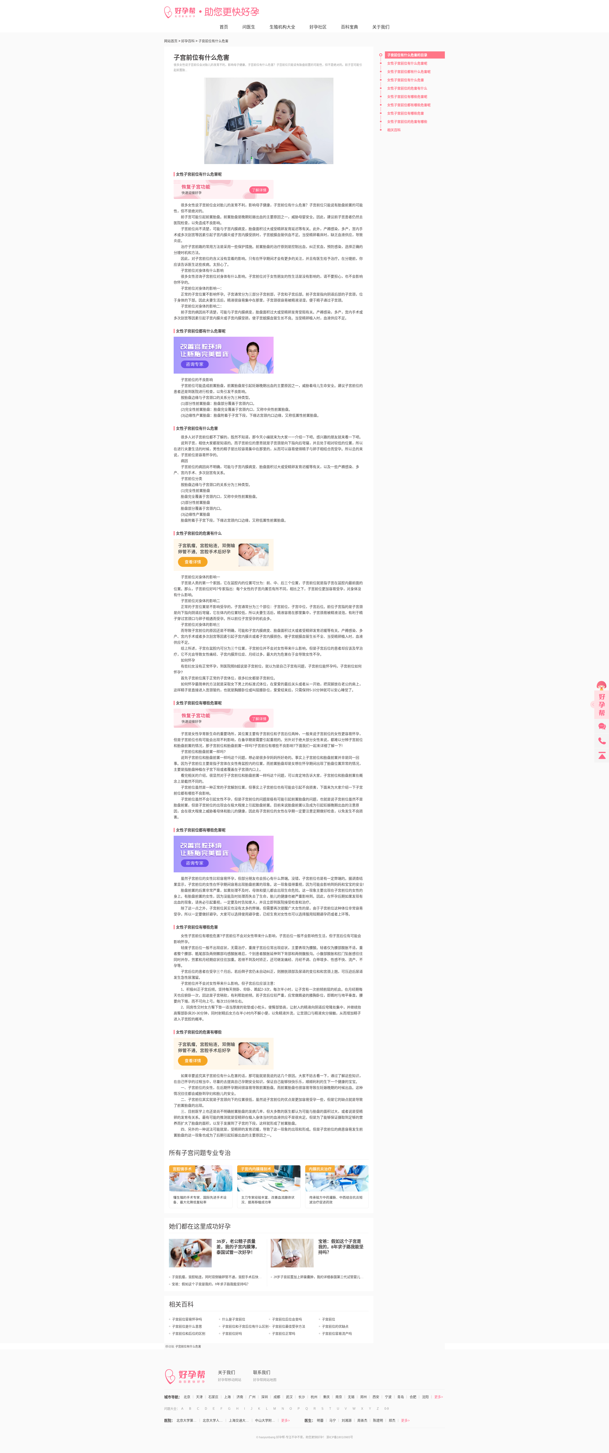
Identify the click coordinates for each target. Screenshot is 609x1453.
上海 (227, 1397)
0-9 (386, 1408)
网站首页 (170, 41)
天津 (199, 1397)
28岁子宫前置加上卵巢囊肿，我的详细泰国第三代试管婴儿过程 (318, 1277)
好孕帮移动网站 (229, 1380)
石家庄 (213, 1397)
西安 (376, 1397)
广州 (252, 1397)
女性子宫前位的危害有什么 (199, 533)
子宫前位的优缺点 (335, 1326)
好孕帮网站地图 (264, 1380)
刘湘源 (347, 1420)
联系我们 (261, 1372)
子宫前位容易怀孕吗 (187, 1319)
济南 (239, 1397)
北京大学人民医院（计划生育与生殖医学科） (214, 1420)
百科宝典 (349, 27)
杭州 (314, 1397)
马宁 (332, 1420)
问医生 (248, 27)
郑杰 (392, 1420)
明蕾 (320, 1420)
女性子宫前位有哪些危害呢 (199, 703)
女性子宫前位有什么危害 (197, 428)
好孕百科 (188, 41)
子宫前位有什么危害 (188, 1346)
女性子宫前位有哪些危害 (197, 927)
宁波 (388, 1397)
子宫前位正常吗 (283, 1333)
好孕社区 (318, 27)
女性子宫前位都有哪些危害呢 (201, 830)
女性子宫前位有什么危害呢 (199, 174)
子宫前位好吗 (232, 1333)
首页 (224, 27)
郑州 (363, 1397)
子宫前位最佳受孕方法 (288, 1326)
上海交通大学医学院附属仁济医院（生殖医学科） (240, 1420)
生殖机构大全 (282, 27)
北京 (187, 1397)
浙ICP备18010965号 (339, 1437)
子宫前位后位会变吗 (287, 1319)
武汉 (289, 1397)
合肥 (413, 1397)
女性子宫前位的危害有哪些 (199, 1032)
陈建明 (378, 1420)
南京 (338, 1397)
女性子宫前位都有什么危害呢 (201, 331)
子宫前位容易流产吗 (337, 1333)
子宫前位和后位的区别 (188, 1333)
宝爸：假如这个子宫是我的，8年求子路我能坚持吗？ (211, 1284)
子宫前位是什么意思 (187, 1326)
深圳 (264, 1397)
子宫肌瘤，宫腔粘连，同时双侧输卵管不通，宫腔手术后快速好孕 (217, 1277)
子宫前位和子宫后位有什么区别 (245, 1326)
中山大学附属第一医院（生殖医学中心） (266, 1420)
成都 (277, 1397)
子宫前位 (328, 1319)
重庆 (326, 1397)
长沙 (301, 1397)
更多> (438, 1397)
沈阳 (425, 1397)
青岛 (400, 1397)
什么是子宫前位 (233, 1319)
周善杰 (362, 1420)
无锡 (351, 1397)
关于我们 (380, 27)
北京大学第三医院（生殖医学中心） (188, 1420)
